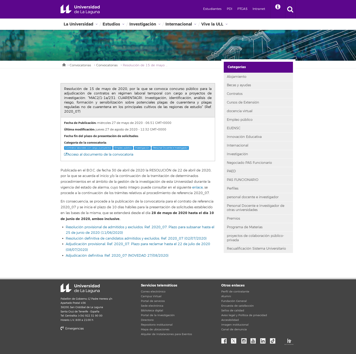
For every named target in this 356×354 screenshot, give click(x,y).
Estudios (111, 24)
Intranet (259, 9)
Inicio (64, 64)
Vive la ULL (212, 24)
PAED (231, 171)
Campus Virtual (151, 296)
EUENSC (233, 128)
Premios (233, 219)
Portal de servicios (153, 301)
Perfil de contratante (235, 291)
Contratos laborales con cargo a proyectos (88, 148)
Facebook (225, 340)
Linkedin (264, 340)
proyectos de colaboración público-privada (255, 238)
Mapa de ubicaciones (155, 329)
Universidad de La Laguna (80, 9)
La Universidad (78, 24)
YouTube (254, 340)
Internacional (178, 24)
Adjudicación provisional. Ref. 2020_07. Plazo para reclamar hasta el (122, 244)
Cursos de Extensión (243, 102)
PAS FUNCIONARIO (242, 180)
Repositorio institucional (157, 324)
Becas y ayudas (239, 85)
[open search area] (290, 9)
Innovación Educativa (244, 137)
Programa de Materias (244, 227)
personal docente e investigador (253, 197)
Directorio (147, 320)
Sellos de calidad (232, 310)
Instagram (245, 340)
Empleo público (123, 148)
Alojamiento (236, 77)
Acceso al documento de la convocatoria (100, 155)
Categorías (237, 67)
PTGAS (242, 9)
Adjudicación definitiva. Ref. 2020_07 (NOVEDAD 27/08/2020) (117, 256)
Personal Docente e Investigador (170, 148)
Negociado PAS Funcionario (249, 163)
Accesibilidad (230, 320)
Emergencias (74, 328)
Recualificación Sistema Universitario (256, 249)
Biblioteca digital (152, 310)
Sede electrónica (152, 305)
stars (91, 342)
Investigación (142, 24)
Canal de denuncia (234, 329)
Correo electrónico (153, 291)
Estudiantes (212, 9)
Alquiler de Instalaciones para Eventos (166, 334)
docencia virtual (239, 111)
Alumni (226, 296)
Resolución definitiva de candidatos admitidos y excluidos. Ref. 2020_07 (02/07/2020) (136, 238)
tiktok (274, 340)
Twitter (235, 340)
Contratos (234, 94)
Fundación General (234, 301)
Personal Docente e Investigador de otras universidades (255, 208)
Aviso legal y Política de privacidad (244, 315)
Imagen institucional (235, 324)
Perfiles (232, 188)
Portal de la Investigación (158, 315)
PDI (229, 9)
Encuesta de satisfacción (237, 305)
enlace (197, 187)
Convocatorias (80, 65)
